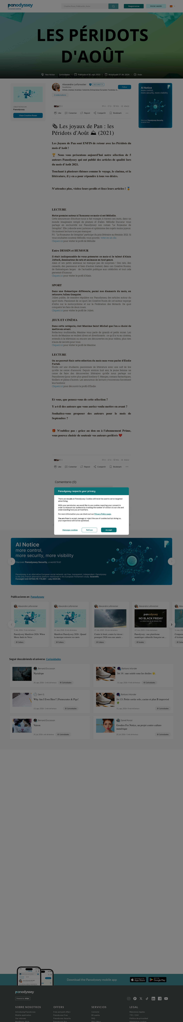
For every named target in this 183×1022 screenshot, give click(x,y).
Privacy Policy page (102, 514)
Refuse (89, 530)
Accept (109, 530)
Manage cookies (70, 530)
